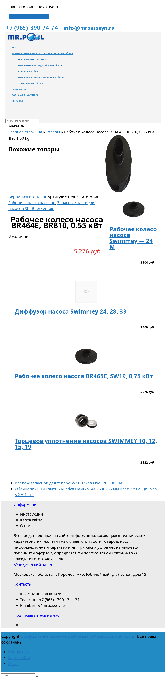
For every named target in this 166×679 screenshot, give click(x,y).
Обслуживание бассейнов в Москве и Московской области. (77, 636)
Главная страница (25, 131)
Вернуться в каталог (27, 196)
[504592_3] (118, 191)
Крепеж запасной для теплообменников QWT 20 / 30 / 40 (69, 483)
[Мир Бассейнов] (25, 40)
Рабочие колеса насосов (31, 202)
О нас (25, 525)
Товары (53, 131)
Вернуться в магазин (29, 16)
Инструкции (31, 514)
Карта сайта (31, 520)
